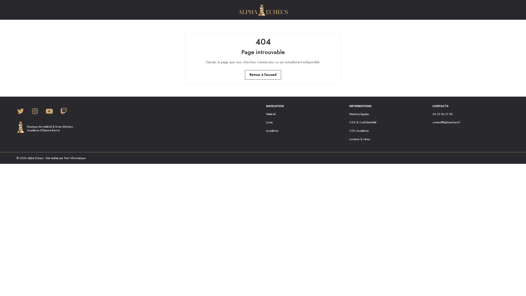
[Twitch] (64, 111)
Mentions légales (359, 114)
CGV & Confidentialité (362, 122)
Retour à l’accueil (263, 74)
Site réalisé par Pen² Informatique (65, 158)
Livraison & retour (359, 139)
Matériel (271, 114)
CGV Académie (359, 131)
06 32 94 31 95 (443, 114)
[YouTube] (49, 111)
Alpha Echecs (35, 158)
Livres (269, 122)
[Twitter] (20, 111)
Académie (272, 131)
